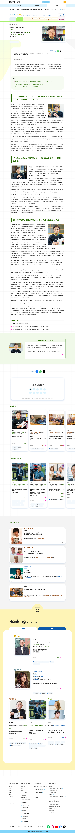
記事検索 (61, 15)
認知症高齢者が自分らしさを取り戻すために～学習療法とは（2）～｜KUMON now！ (31, 329)
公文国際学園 (43, 693)
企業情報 (56, 5)
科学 (32, 506)
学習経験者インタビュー (13, 19)
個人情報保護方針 (13, 826)
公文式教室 (50, 693)
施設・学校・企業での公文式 (44, 661)
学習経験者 (36, 693)
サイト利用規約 (30, 826)
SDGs (41, 743)
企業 (31, 748)
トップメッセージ (12, 9)
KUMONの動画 (61, 19)
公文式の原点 (54, 19)
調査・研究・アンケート (48, 20)
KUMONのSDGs (40, 19)
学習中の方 (47, 1)
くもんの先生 (18, 745)
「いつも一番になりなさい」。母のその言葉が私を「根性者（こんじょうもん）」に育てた (33, 81)
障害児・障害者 (16, 449)
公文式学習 (19, 5)
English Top (63, 9)
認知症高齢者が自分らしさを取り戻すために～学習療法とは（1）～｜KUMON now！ (31, 326)
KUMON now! (47, 9)
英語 (36, 748)
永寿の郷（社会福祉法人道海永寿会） (21, 323)
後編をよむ (59, 355)
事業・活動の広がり (33, 9)
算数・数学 (51, 744)
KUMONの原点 (37, 5)
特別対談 (61, 499)
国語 (52, 661)
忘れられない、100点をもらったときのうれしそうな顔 (26, 86)
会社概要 (18, 9)
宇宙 (37, 506)
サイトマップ (20, 826)
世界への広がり (40, 9)
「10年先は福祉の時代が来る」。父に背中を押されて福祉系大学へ (29, 84)
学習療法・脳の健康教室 (17, 447)
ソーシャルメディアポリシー (40, 826)
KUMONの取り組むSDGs (25, 9)
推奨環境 (25, 826)
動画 (42, 448)
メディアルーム (53, 9)
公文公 (36, 661)
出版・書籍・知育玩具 (40, 504)
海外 (41, 506)
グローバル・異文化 (34, 743)
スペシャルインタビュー (20, 19)
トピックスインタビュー (27, 19)
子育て (33, 504)
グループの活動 (33, 19)
